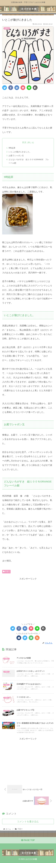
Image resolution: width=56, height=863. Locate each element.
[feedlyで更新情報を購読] (31, 637)
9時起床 (12, 148)
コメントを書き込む (28, 821)
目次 (24, 142)
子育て (7, 571)
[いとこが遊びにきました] (16, 87)
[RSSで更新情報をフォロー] (37, 637)
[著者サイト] (18, 637)
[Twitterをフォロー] (25, 637)
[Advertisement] (28, 600)
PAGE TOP (29, 840)
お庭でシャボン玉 (16, 155)
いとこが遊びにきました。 (20, 152)
